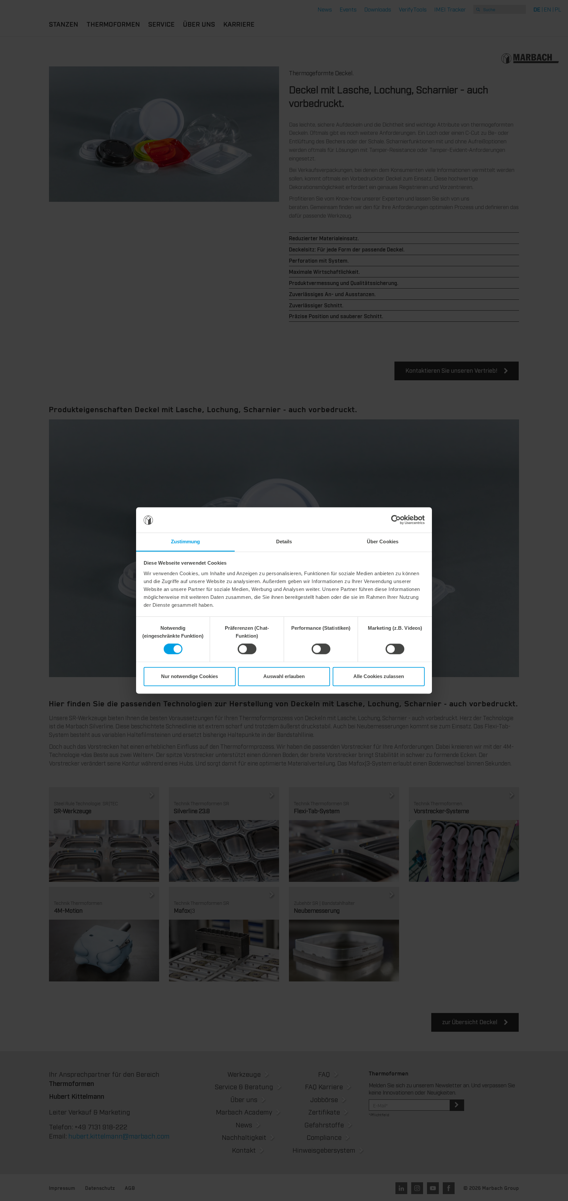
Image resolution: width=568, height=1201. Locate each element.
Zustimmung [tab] (185, 541)
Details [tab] (284, 541)
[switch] (247, 649)
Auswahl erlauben (284, 676)
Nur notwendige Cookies (189, 676)
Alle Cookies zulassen (378, 676)
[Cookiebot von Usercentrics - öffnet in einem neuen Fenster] (396, 520)
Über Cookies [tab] (382, 541)
